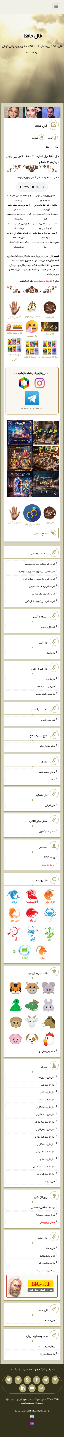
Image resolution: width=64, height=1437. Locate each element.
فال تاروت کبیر (47, 1084)
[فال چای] (46, 484)
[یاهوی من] (55, 1380)
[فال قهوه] (46, 459)
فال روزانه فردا (47, 1353)
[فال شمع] (20, 459)
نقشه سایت (20, 1410)
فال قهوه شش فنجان (45, 693)
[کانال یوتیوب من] (32, 1388)
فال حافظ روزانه (47, 1255)
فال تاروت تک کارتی (45, 1106)
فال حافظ (33, 35)
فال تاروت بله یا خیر (45, 1173)
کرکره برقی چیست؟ (45, 1214)
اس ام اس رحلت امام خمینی (42, 586)
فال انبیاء (50, 652)
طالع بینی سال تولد (46, 1051)
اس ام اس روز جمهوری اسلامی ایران (38, 578)
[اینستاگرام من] (27, 1380)
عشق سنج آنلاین (47, 831)
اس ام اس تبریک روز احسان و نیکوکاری (36, 571)
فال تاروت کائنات (46, 1099)
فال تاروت (50, 1181)
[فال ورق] (20, 484)
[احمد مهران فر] (51, 113)
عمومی (37, 533)
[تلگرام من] (45, 1380)
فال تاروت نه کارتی (46, 1144)
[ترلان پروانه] (32, 113)
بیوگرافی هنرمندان (46, 1346)
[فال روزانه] (20, 433)
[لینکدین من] (22, 1388)
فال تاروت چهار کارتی (45, 1121)
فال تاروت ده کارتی (45, 1151)
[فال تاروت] (46, 433)
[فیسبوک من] (36, 1380)
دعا (53, 779)
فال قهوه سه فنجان (46, 686)
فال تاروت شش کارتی (44, 1136)
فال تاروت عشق (47, 1159)
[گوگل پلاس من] (41, 1388)
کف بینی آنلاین (48, 719)
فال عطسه (50, 1320)
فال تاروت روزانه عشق (44, 1166)
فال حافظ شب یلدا (46, 1262)
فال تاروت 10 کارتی (14, 356)
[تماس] (18, 1380)
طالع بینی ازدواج (47, 745)
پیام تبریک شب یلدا (45, 1270)
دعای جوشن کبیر (47, 771)
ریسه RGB (49, 857)
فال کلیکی (50, 805)
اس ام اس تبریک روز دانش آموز (40, 600)
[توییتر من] (8, 1380)
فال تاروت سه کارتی (45, 1114)
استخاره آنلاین (48, 626)
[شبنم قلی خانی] (13, 113)
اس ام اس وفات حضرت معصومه (40, 563)
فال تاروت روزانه (47, 1077)
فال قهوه (50, 679)
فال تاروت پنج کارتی (45, 1129)
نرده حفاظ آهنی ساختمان (43, 1207)
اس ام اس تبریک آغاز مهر (43, 593)
